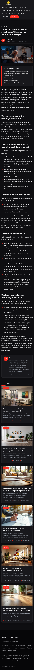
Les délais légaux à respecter (13, 78)
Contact (14, 16)
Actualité (12, 13)
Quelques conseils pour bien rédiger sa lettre (17, 82)
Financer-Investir (8, 10)
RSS (19, 650)
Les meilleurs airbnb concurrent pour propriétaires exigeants (14, 450)
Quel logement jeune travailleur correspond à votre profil (14, 410)
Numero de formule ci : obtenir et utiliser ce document (14, 530)
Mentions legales (12, 650)
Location (23, 7)
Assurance (22, 13)
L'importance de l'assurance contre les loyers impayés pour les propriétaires (17, 490)
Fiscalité (27, 10)
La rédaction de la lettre (11, 80)
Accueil (4, 7)
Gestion (5, 13)
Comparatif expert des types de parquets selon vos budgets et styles (16, 609)
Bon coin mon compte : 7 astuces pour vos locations (13, 569)
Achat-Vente (13, 7)
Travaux (19, 10)
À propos (5, 16)
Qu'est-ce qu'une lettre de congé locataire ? (17, 71)
